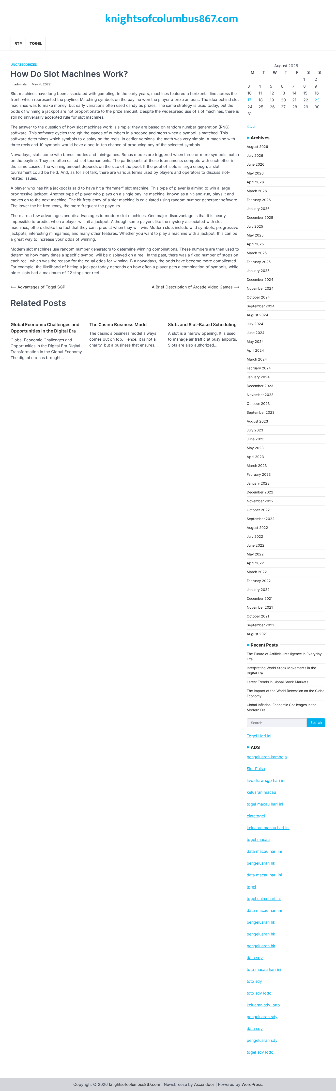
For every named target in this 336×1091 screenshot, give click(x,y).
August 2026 (257, 146)
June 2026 (255, 164)
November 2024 (260, 288)
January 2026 (258, 208)
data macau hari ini (264, 910)
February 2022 (259, 581)
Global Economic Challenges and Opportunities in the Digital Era (45, 327)
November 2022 (260, 501)
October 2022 (258, 510)
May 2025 (255, 235)
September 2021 (260, 625)
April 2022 (255, 563)
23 (317, 99)
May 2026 (255, 173)
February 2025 (259, 262)
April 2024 (255, 350)
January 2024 (258, 377)
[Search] (321, 43)
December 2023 (260, 386)
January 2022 (258, 589)
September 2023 (261, 412)
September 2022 (261, 519)
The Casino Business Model (118, 324)
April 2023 (255, 457)
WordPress (252, 1084)
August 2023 (257, 421)
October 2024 (258, 297)
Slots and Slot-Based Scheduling (202, 324)
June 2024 (255, 333)
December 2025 (260, 217)
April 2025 (255, 244)
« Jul (251, 126)
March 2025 (257, 253)
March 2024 (257, 359)
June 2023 (255, 439)
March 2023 (257, 465)
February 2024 (259, 368)
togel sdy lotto (260, 1052)
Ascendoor (204, 1084)
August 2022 (257, 527)
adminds (20, 84)
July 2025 (255, 226)
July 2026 (255, 155)
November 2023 (260, 395)
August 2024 (257, 315)
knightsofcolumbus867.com (171, 19)
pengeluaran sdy (262, 1040)
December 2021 (260, 598)
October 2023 (258, 403)
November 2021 (260, 607)
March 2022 (257, 572)
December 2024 (260, 279)
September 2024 (261, 306)
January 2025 (258, 271)
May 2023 (255, 448)
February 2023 (259, 474)
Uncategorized (24, 64)
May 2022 (255, 554)
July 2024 (255, 324)
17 (249, 99)
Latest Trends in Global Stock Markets (277, 682)
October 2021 (258, 616)
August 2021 (257, 634)
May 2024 (255, 341)
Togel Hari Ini (259, 735)
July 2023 (255, 430)
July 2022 (255, 536)
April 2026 (255, 182)
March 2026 (257, 191)
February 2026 (259, 200)
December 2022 (260, 492)
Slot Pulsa (256, 768)
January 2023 (258, 483)
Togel (36, 43)
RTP (18, 43)
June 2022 (255, 545)
